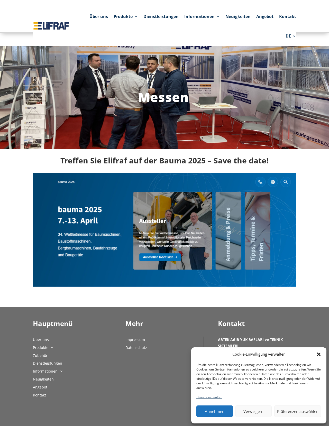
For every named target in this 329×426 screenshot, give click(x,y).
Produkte (123, 16)
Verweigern (253, 411)
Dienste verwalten (209, 397)
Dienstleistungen (161, 16)
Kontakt (287, 16)
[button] (318, 354)
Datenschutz (136, 347)
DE (288, 36)
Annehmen (214, 411)
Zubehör (40, 355)
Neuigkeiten (238, 16)
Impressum (135, 339)
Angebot (264, 16)
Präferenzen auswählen (297, 411)
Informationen (199, 16)
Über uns (98, 16)
